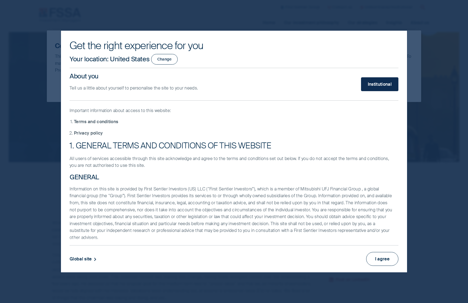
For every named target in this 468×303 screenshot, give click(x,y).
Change (164, 59)
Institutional (380, 84)
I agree (382, 259)
